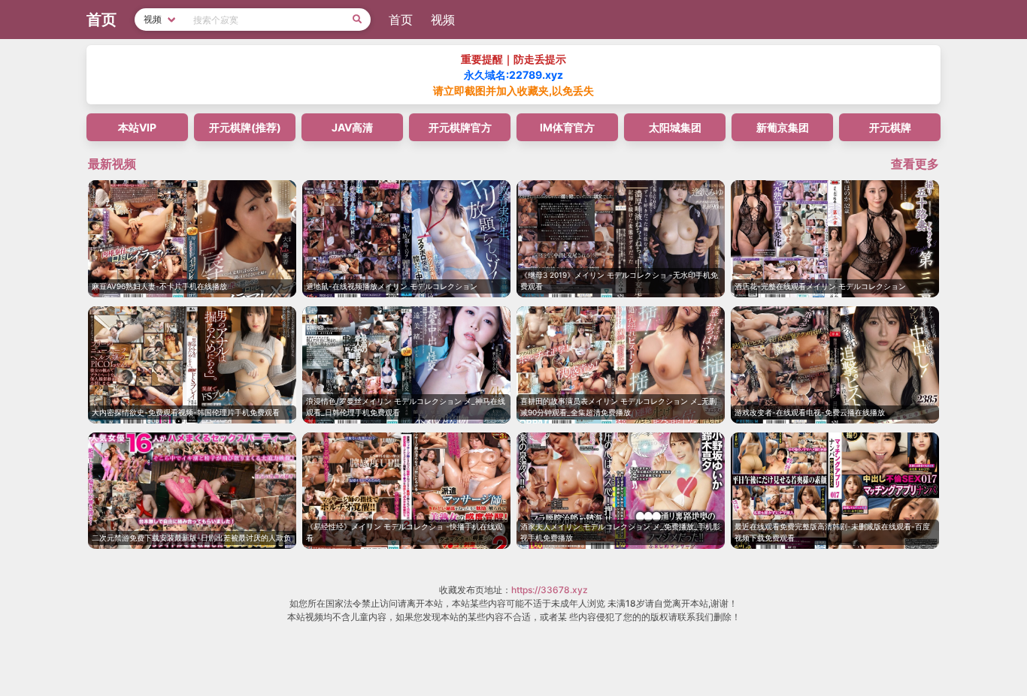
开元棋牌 (890, 127)
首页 (401, 19)
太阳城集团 (675, 127)
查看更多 (915, 163)
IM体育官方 (567, 127)
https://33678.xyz (549, 589)
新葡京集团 (782, 127)
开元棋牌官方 (460, 127)
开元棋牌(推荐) (245, 127)
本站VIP (137, 127)
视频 (443, 19)
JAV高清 (352, 127)
